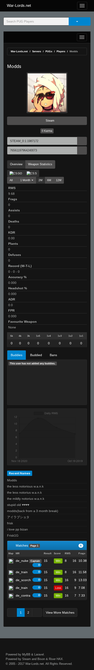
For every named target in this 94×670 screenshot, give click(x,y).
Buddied (36, 355)
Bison (41, 659)
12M (58, 180)
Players (61, 51)
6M (49, 180)
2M (40, 180)
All (11, 180)
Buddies (16, 355)
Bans (53, 355)
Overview (16, 164)
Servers (36, 51)
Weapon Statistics (40, 164)
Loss (58, 588)
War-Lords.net (19, 5)
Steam (49, 120)
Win (58, 560)
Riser (52, 659)
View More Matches (60, 612)
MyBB (26, 654)
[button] (25, 180)
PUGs (48, 51)
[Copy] (82, 141)
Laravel (39, 654)
